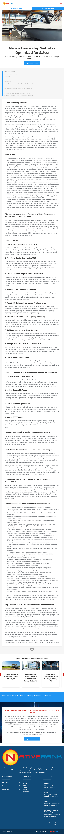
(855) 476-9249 (54, 796)
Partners (25, 785)
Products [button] (5, 790)
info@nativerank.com (54, 804)
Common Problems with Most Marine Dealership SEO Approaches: (19, 83)
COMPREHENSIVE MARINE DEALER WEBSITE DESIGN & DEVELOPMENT (20, 90)
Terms (57, 823)
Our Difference (27, 784)
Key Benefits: (7, 76)
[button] (61, 3)
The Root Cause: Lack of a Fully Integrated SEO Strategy (17, 86)
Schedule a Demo (49, 8)
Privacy (51, 823)
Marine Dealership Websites (10, 74)
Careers (25, 787)
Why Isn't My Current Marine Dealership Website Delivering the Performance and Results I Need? (26, 78)
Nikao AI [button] (5, 786)
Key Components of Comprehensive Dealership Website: (17, 93)
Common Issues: (8, 81)
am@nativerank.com (54, 814)
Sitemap (25, 793)
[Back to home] (7, 3)
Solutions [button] (5, 782)
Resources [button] (26, 791)
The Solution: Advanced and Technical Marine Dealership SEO (18, 88)
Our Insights (26, 789)
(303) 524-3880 (52, 795)
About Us (25, 782)
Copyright (53, 824)
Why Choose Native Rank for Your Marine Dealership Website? (18, 95)
